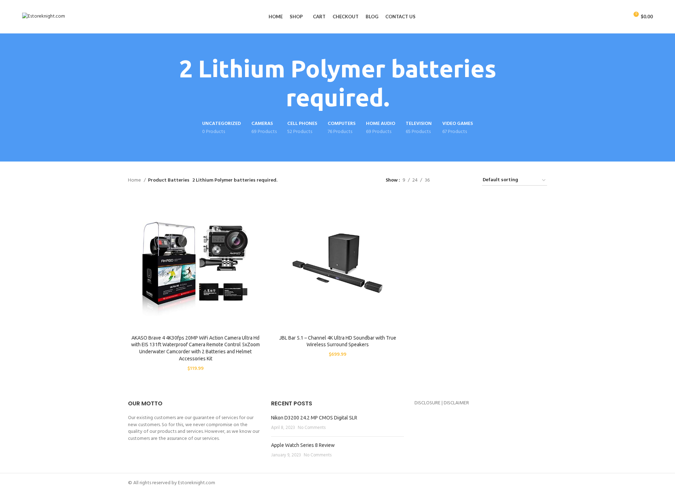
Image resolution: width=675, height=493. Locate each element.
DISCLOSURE (427, 403)
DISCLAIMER (456, 403)
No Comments (312, 427)
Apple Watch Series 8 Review (303, 445)
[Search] (620, 17)
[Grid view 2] (446, 180)
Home (135, 180)
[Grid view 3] (457, 180)
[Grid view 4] (468, 180)
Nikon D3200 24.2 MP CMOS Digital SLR (314, 418)
